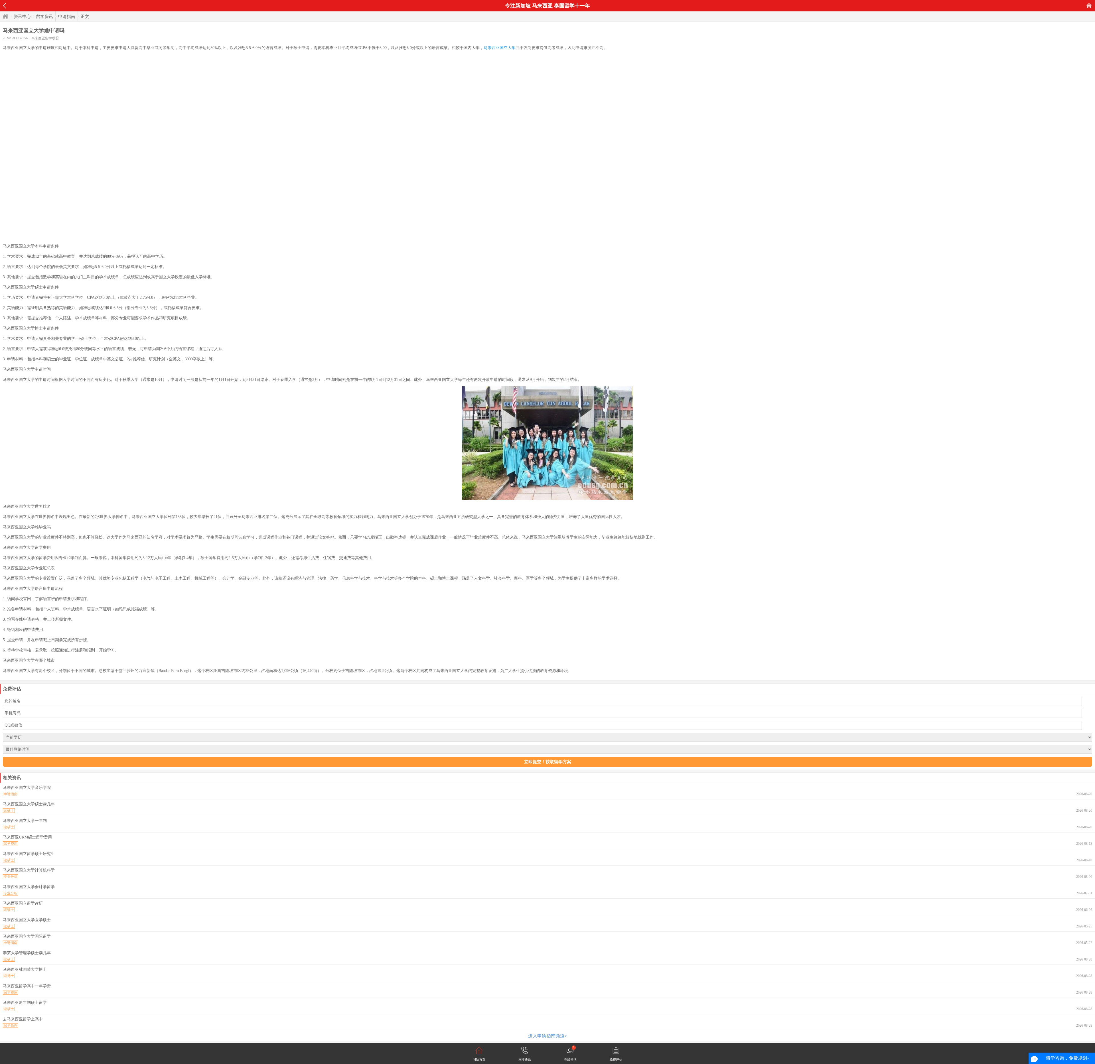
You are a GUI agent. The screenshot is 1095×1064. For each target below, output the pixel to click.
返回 (4, 6)
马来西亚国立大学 (500, 48)
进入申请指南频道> (547, 1035)
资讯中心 (22, 16)
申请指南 (66, 16)
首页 (1089, 5)
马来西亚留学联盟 (45, 38)
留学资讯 (44, 16)
